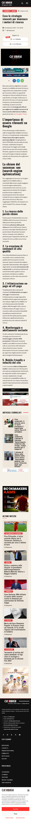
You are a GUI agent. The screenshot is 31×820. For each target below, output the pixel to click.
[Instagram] (7, 735)
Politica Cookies (9, 817)
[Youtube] (19, 735)
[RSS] (11, 735)
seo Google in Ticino (20, 114)
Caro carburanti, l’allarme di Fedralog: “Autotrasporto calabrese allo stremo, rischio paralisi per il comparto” (20, 442)
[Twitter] (18, 80)
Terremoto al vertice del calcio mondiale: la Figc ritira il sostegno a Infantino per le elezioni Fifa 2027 (13, 656)
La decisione (9, 649)
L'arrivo (7, 562)
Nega (15, 814)
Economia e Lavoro (9, 11)
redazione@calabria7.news (11, 729)
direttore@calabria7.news (11, 725)
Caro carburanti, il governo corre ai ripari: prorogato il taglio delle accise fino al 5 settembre (20, 425)
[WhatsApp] (22, 80)
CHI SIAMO (6, 739)
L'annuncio (8, 591)
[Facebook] (14, 80)
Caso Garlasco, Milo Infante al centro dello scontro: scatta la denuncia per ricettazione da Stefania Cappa (15, 598)
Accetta (15, 809)
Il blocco (8, 620)
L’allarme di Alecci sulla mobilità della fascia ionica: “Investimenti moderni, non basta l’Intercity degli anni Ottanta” (21, 459)
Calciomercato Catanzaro (13, 533)
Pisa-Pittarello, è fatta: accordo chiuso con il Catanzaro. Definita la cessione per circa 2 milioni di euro (15, 540)
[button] (28, 790)
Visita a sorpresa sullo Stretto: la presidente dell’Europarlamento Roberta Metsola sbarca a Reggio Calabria (14, 569)
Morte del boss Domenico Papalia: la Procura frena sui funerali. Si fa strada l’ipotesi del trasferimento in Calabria (14, 627)
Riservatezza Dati (20, 817)
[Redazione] (5, 30)
